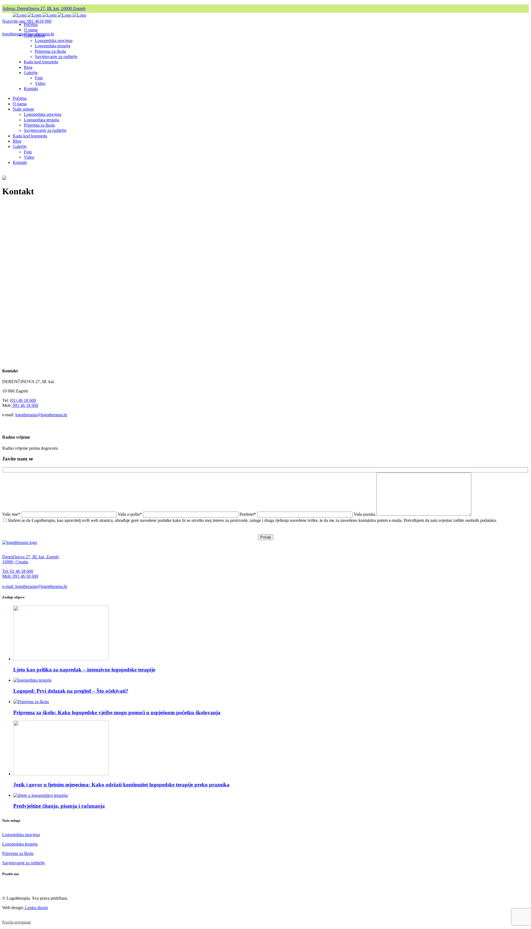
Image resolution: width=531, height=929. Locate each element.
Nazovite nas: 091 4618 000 (26, 21)
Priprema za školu (17, 853)
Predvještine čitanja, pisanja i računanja (59, 806)
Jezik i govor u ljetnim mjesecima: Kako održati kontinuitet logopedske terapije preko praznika (121, 784)
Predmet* (248, 514)
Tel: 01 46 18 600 (17, 571)
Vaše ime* (11, 514)
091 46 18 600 (25, 405)
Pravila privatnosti (16, 922)
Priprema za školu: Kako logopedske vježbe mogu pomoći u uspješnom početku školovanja (116, 712)
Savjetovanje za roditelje (23, 862)
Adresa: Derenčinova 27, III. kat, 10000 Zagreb (43, 8)
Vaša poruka (365, 514)
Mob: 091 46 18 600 (20, 576)
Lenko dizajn (36, 907)
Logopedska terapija (20, 844)
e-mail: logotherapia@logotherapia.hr (34, 586)
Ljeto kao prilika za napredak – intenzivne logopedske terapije (84, 669)
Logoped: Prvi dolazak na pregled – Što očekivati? (70, 691)
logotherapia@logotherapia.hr (41, 414)
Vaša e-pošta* (130, 514)
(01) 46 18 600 (23, 400)
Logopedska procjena (21, 834)
